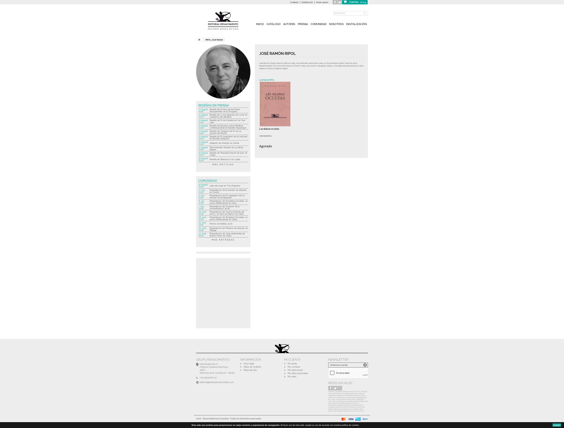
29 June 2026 (202, 213)
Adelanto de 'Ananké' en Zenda (224, 143)
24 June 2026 (202, 229)
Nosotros (336, 24)
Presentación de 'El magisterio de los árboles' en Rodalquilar (227, 196)
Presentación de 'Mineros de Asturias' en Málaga (229, 229)
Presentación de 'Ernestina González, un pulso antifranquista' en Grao (229, 202)
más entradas (223, 240)
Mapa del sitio (250, 370)
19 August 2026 (203, 154)
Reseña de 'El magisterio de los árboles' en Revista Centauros (229, 137)
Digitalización (356, 24)
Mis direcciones (295, 370)
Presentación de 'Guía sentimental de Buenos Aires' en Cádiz (227, 234)
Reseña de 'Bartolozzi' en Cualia (225, 159)
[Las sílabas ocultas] (275, 104)
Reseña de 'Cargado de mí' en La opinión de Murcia (225, 132)
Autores (289, 24)
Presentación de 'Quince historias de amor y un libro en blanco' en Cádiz (227, 213)
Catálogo (273, 24)
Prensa (303, 24)
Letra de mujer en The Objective (225, 186)
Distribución (307, 2)
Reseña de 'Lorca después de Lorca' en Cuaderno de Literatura (228, 116)
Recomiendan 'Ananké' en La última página (226, 148)
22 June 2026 (202, 234)
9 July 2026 (201, 196)
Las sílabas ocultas (269, 128)
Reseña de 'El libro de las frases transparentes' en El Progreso (225, 110)
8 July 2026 (201, 202)
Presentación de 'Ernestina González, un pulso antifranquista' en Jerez (229, 218)
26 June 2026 (202, 218)
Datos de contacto (252, 367)
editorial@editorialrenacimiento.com (217, 382)
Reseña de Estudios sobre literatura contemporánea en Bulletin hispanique (228, 127)
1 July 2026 (201, 207)
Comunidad (318, 24)
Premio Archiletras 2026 (221, 224)
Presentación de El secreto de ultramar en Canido (228, 191)
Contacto (294, 2)
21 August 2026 (203, 110)
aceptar (556, 425)
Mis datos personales (298, 373)
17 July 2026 (202, 191)
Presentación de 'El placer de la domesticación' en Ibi (225, 207)
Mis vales (292, 376)
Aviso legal (249, 363)
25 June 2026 (202, 224)
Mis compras (294, 367)
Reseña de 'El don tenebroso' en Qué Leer (227, 121)
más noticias (223, 164)
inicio (260, 24)
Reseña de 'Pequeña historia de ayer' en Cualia (228, 154)
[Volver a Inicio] (199, 40)
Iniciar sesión (322, 2)
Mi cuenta (292, 363)
